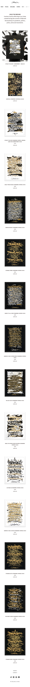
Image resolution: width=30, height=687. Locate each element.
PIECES (6, 6)
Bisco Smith (16, 681)
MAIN (2, 6)
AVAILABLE (12, 6)
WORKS (18, 6)
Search (15, 670)
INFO (23, 6)
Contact (15, 672)
